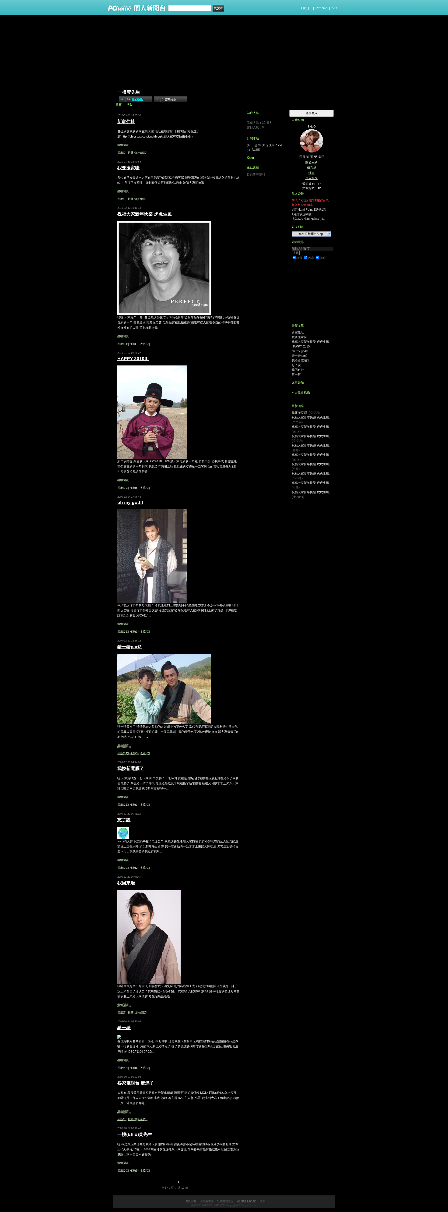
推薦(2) (134, 867)
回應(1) (121, 199)
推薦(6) (134, 1068)
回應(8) (121, 1119)
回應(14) (122, 344)
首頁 (119, 104)
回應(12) (122, 804)
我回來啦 (126, 882)
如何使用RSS (271, 145)
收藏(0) (142, 152)
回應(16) (122, 631)
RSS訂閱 (254, 145)
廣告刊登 (190, 1201)
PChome (321, 8)
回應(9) (121, 1012)
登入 (335, 8)
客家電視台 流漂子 (135, 1083)
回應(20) (122, 867)
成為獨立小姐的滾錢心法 (308, 219)
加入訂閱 (254, 150)
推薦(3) (134, 631)
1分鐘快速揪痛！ (303, 214)
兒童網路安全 (225, 1201)
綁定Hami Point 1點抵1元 (309, 209)
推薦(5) (134, 487)
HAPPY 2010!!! (133, 358)
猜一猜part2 (129, 646)
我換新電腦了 (130, 768)
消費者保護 (207, 1201)
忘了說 (124, 819)
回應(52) (122, 1068)
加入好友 (311, 178)
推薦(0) (132, 152)
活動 (129, 104)
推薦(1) (134, 344)
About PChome (246, 1201)
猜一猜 (124, 1027)
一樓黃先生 (129, 92)
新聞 (303, 8)
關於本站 (311, 162)
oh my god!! (130, 502)
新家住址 (126, 121)
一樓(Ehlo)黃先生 (134, 1134)
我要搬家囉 (128, 167)
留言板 (311, 168)
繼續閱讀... (124, 145)
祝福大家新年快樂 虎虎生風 (144, 214)
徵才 (262, 1201)
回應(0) (121, 152)
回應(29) (122, 487)
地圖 (311, 173)
